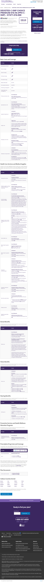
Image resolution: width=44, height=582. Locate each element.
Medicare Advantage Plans (6, 543)
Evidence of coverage (15, 474)
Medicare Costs (35, 545)
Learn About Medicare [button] (9, 4)
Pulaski (1, 486)
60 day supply (20, 450)
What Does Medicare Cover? (37, 548)
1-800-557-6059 (33, 2)
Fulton (22, 481)
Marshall (1, 484)
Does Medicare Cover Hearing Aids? (21, 550)
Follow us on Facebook (7, 536)
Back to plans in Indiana (5, 494)
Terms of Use (5, 534)
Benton (1, 481)
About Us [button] (14, 4)
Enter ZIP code (8, 47)
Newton (15, 484)
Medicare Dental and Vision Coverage (22, 543)
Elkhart (15, 481)
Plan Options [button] (3, 4)
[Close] (41, 580)
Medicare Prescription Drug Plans (7, 545)
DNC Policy (10, 534)
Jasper (8, 482)
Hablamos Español (37, 33)
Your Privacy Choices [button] (16, 533)
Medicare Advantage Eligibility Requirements (23, 548)
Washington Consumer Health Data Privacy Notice (30, 533)
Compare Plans (19, 4)
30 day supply (16, 450)
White (22, 486)
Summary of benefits (15, 473)
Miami (8, 484)
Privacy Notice (8, 533)
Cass (8, 481)
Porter (22, 484)
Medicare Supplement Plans (6, 546)
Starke (15, 486)
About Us (3, 533)
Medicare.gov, (12, 570)
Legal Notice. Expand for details (7, 580)
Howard (1, 482)
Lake (22, 482)
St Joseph (9, 486)
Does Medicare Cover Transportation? (22, 546)
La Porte (15, 482)
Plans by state (35, 543)
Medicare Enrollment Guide (37, 550)
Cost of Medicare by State (20, 545)
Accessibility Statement (17, 534)
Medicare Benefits (36, 546)
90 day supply (25, 450)
